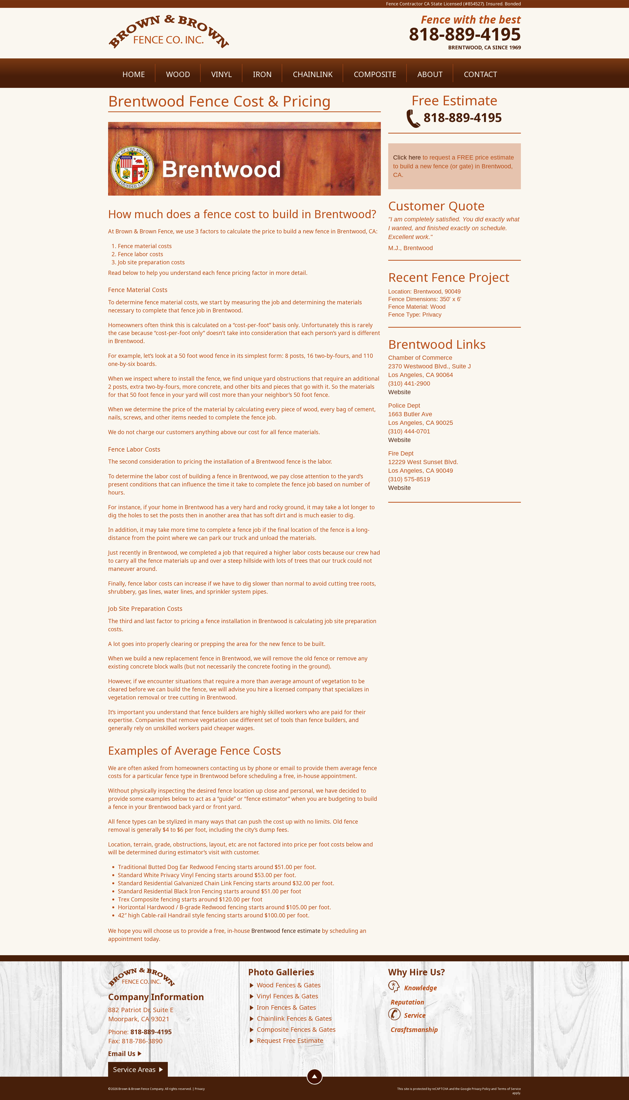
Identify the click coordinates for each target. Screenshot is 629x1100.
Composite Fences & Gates (296, 1029)
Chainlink (313, 74)
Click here (407, 157)
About (430, 74)
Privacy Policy (481, 1089)
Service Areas (134, 1069)
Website (399, 392)
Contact (480, 74)
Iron (262, 74)
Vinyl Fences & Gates (287, 996)
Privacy (200, 1089)
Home (133, 74)
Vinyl (221, 74)
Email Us (121, 1053)
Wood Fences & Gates (289, 984)
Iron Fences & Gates (286, 1007)
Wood (178, 74)
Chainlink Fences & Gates (294, 1018)
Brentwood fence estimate (285, 931)
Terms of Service (509, 1089)
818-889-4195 (465, 34)
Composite (375, 74)
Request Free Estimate (290, 1040)
